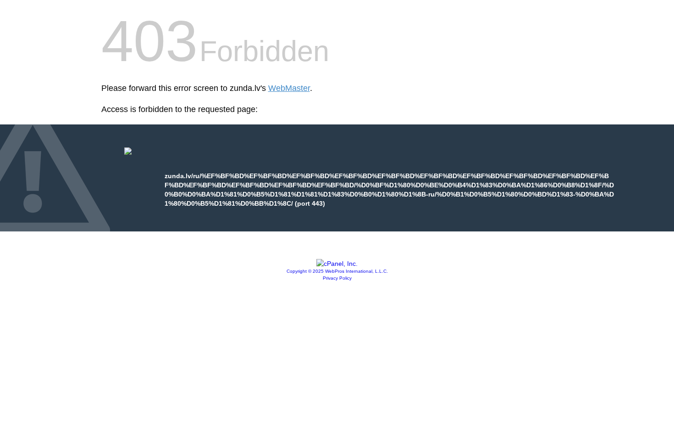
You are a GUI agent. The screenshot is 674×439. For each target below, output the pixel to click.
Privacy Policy (337, 278)
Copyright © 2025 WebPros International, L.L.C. (337, 271)
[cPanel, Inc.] (337, 263)
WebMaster (289, 88)
